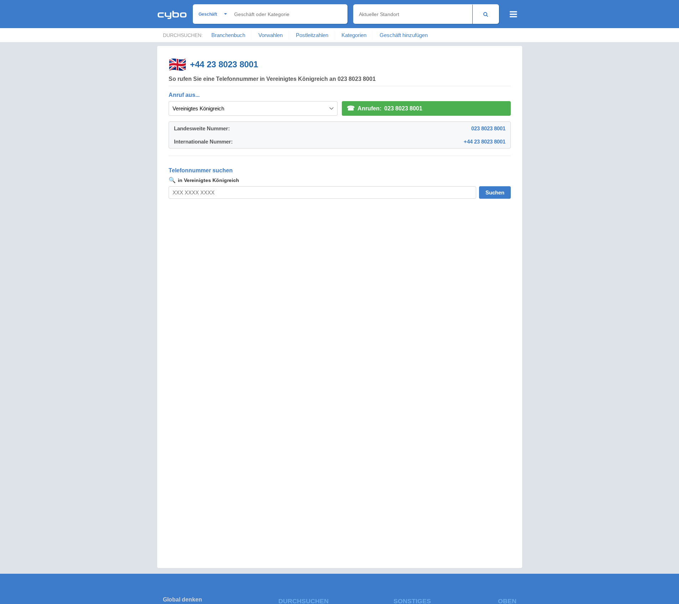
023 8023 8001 (488, 128)
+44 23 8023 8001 (224, 64)
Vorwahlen (270, 35)
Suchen (494, 192)
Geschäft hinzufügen (404, 35)
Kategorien (353, 35)
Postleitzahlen (312, 35)
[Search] (485, 14)
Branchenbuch (228, 35)
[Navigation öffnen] (513, 14)
